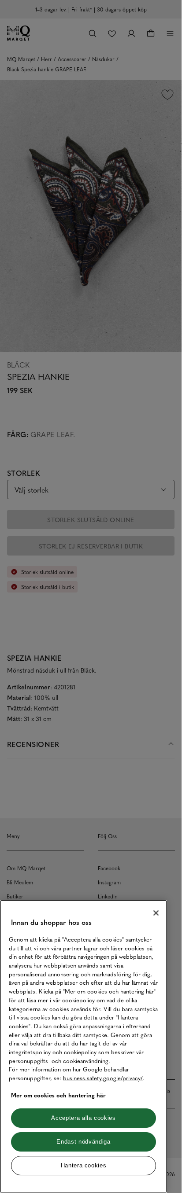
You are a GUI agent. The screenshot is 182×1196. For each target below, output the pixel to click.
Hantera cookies (84, 1165)
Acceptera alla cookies (83, 1118)
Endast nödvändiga (83, 1141)
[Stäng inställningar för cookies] (156, 913)
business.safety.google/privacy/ (103, 1078)
